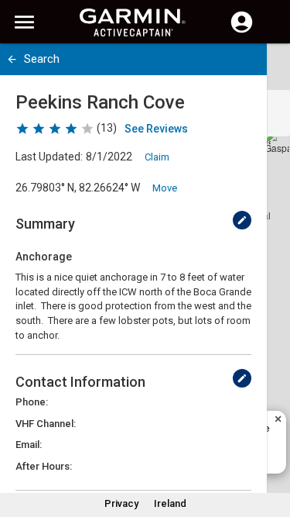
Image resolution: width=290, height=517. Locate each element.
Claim (157, 157)
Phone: (31, 402)
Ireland (170, 503)
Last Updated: (49, 156)
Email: (28, 444)
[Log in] (241, 31)
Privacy (121, 503)
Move (164, 188)
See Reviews (156, 128)
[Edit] (242, 220)
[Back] (12, 59)
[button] (270, 446)
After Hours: (43, 466)
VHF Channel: (45, 423)
